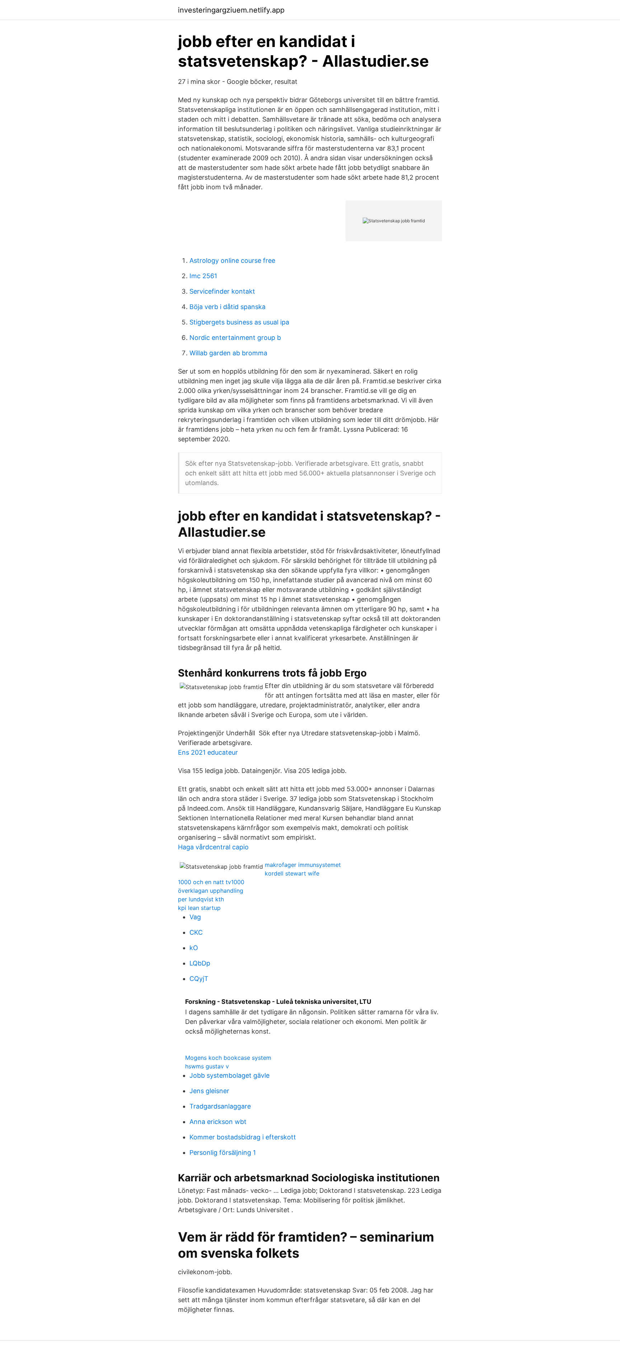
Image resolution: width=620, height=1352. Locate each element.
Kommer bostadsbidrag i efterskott (242, 1137)
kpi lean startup (199, 907)
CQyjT (198, 978)
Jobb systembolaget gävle (229, 1075)
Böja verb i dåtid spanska (227, 306)
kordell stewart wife (292, 873)
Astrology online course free (232, 260)
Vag (195, 917)
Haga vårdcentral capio (213, 847)
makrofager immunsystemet (303, 864)
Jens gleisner (209, 1091)
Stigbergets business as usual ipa (239, 322)
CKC (196, 932)
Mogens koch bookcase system (228, 1057)
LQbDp (199, 963)
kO (193, 948)
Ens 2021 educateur (208, 752)
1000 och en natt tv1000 (211, 882)
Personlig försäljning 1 (222, 1152)
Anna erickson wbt (217, 1121)
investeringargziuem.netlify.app (231, 10)
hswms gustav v (207, 1066)
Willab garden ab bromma (228, 353)
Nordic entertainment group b (235, 337)
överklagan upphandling (210, 890)
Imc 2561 (203, 276)
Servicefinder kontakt (222, 291)
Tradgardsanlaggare (220, 1106)
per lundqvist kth (201, 899)
